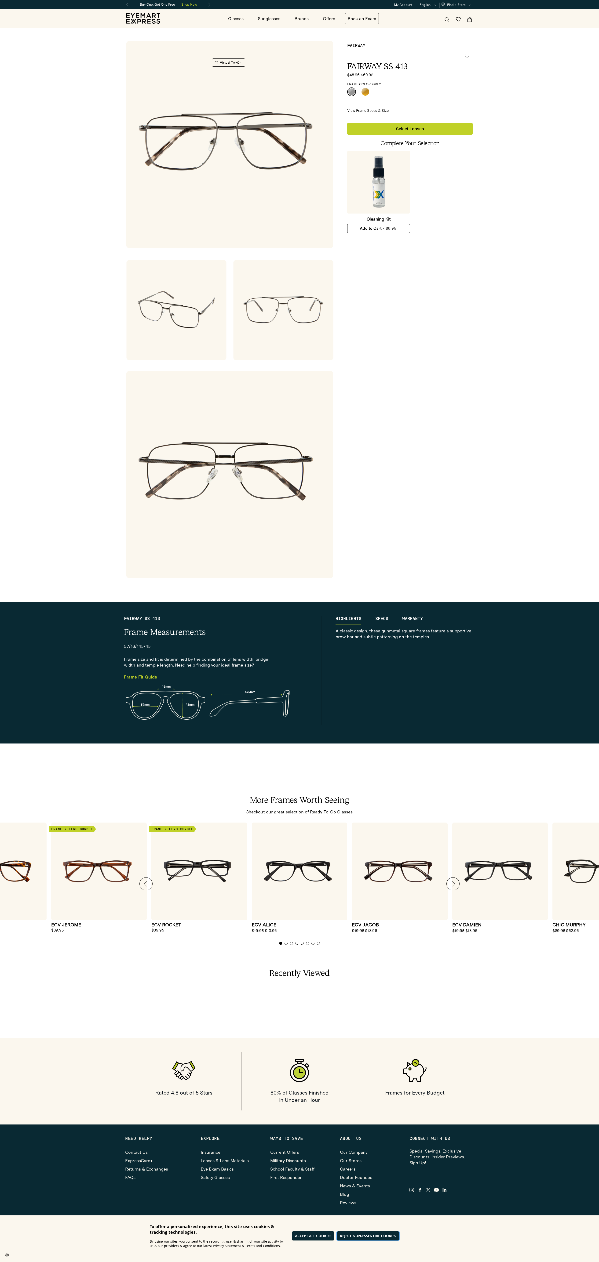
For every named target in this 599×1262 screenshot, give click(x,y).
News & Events (355, 1185)
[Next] (209, 4)
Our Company (354, 1152)
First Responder (286, 1177)
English (425, 5)
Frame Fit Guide (140, 677)
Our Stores (351, 1160)
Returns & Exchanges (146, 1169)
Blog (344, 1194)
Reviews (348, 1202)
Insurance (210, 1152)
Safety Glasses (215, 1177)
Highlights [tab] (348, 618)
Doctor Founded (356, 1177)
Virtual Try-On (230, 62)
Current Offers (284, 1152)
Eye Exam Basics (217, 1169)
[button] (457, 5)
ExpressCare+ (139, 1160)
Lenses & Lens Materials (225, 1160)
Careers (347, 1169)
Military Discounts (288, 1160)
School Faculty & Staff (292, 1169)
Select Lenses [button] (410, 129)
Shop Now (189, 4)
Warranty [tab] (412, 618)
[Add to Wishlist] (467, 56)
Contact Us (136, 1152)
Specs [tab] (381, 618)
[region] (168, 4)
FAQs (130, 1177)
